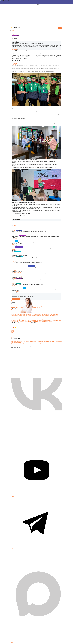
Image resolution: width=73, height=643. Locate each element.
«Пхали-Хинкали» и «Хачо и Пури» (17, 276)
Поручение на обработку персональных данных (32, 343)
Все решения (19, 320)
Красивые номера (38, 319)
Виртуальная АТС (15, 62)
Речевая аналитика (22, 314)
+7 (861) (14, 301)
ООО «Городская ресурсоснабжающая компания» (20, 270)
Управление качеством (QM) (38, 314)
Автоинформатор (17, 307)
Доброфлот (13, 285)
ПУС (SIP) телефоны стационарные (32, 320)
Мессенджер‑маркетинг (15, 316)
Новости (12, 331)
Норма (13, 244)
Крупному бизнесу (32, 319)
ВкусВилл (13, 280)
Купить (60, 28)
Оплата (12, 333)
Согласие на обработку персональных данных (32, 341)
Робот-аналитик (21, 316)
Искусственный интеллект (30, 314)
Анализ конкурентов (28, 315)
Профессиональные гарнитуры (47, 320)
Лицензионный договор (44, 341)
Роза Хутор (13, 258)
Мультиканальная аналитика (20, 315)
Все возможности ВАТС (36, 307)
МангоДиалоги (15, 64)
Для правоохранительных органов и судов (47, 343)
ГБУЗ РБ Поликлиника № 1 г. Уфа (17, 291)
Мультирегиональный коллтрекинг (35, 316)
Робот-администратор (14, 310)
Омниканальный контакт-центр (16, 309)
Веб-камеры (40, 320)
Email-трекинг (47, 315)
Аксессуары (50, 321)
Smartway (13, 232)
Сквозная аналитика (35, 315)
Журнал (12, 337)
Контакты (12, 336)
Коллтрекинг (13, 315)
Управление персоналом (42, 309)
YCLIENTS (13, 263)
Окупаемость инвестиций (54, 315)
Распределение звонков (48, 306)
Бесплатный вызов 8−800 (52, 319)
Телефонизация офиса (14, 319)
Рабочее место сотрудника (50, 309)
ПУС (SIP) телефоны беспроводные (23, 321)
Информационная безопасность (23, 319)
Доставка (12, 332)
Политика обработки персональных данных (18, 341)
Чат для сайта (50, 310)
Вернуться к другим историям (16, 34)
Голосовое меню (17, 306)
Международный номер (44, 319)
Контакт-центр (15, 63)
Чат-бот (18, 314)
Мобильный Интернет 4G (37, 321)
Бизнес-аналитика (46, 314)
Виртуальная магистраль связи (35, 306)
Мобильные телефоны (45, 321)
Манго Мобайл (54, 306)
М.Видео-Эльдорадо (15, 238)
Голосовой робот (14, 314)
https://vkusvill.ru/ (14, 49)
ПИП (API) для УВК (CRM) (44, 310)
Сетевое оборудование (55, 320)
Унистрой (13, 249)
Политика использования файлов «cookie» (18, 343)
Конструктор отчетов (57, 309)
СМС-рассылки (42, 306)
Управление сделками (36, 310)
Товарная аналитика (41, 315)
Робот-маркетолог (27, 316)
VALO (12, 254)
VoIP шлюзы (31, 321)
